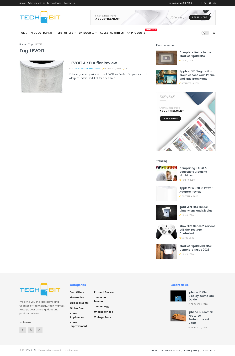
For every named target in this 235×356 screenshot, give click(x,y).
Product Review (41, 33)
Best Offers (65, 33)
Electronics (77, 297)
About (22, 3)
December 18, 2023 (190, 83)
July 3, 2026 (187, 215)
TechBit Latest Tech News (86, 68)
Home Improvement (78, 324)
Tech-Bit (31, 350)
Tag (30, 44)
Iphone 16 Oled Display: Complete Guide (201, 295)
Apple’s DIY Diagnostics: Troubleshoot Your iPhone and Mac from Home (197, 75)
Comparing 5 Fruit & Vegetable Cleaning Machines (193, 171)
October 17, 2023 (112, 68)
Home (23, 33)
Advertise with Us (36, 3)
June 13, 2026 (188, 180)
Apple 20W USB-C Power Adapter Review (195, 189)
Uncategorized (103, 312)
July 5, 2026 (187, 254)
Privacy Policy (54, 3)
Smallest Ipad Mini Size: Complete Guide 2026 (195, 247)
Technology (101, 306)
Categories (86, 33)
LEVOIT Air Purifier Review (93, 63)
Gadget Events (79, 303)
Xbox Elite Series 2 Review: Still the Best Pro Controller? (197, 229)
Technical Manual (100, 299)
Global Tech (77, 308)
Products (138, 32)
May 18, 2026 (187, 237)
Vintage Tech (102, 317)
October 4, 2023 (189, 196)
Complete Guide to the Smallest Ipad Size (195, 54)
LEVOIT (38, 44)
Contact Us (69, 3)
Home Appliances (77, 315)
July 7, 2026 (187, 60)
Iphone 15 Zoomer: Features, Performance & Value (201, 317)
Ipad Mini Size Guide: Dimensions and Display (195, 208)
